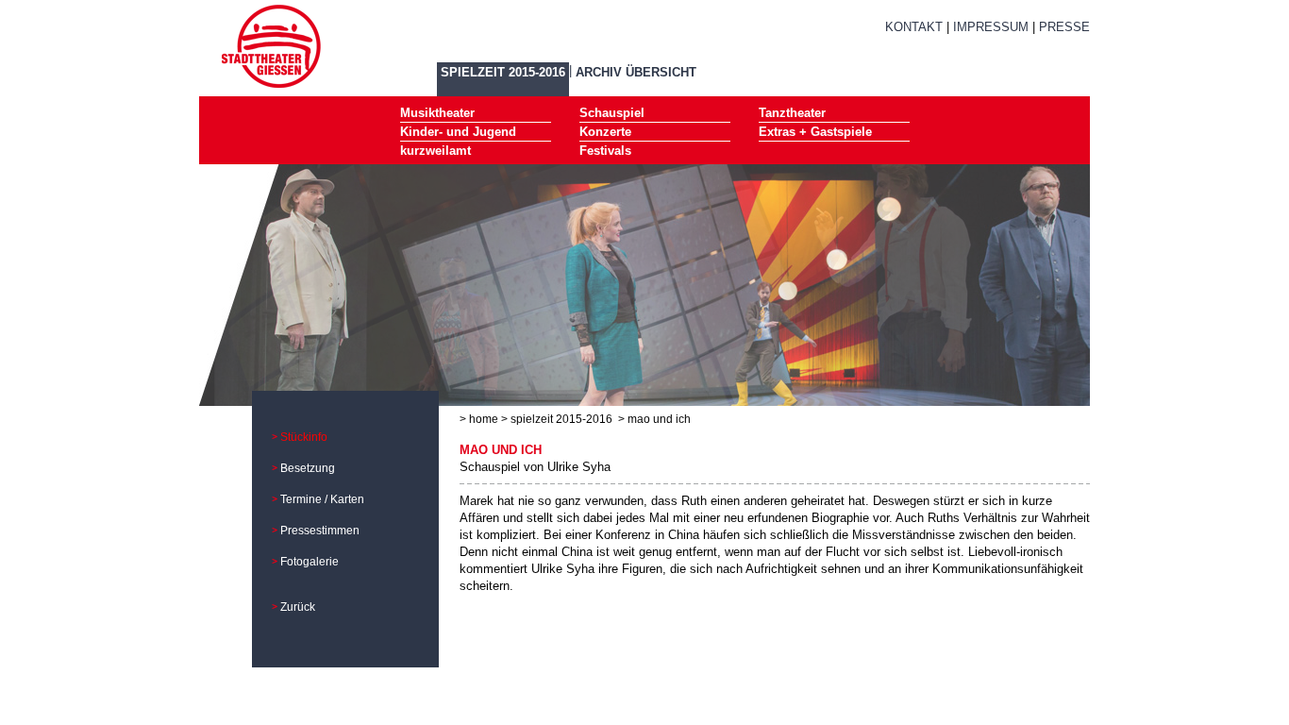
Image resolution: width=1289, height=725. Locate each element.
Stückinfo (303, 437)
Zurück (297, 607)
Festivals (605, 150)
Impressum (991, 27)
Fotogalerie (309, 561)
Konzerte (605, 132)
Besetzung (307, 468)
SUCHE (929, 49)
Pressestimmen (320, 530)
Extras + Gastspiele (815, 132)
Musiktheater (437, 113)
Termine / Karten (322, 499)
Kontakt (914, 27)
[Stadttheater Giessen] (271, 45)
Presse (1064, 27)
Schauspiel (611, 113)
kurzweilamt (435, 150)
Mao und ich (659, 419)
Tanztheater (792, 113)
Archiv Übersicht (636, 72)
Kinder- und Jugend (458, 132)
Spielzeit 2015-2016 (503, 72)
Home (483, 419)
